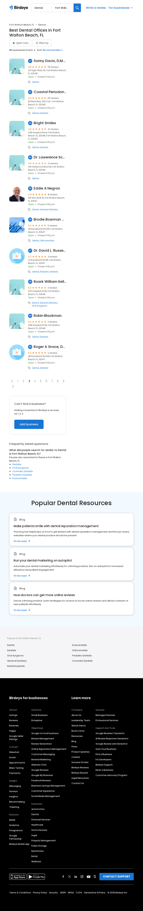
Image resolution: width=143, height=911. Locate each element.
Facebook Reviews (41, 780)
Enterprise (36, 720)
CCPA (79, 892)
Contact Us (78, 783)
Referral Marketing (41, 759)
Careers (76, 757)
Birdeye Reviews (80, 767)
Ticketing (14, 807)
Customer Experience (43, 790)
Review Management (42, 738)
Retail (34, 856)
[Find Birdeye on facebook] (63, 876)
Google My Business (42, 775)
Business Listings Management (48, 785)
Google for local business (45, 733)
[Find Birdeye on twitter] (69, 876)
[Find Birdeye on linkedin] (75, 876)
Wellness (36, 861)
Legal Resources (80, 778)
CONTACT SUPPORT (116, 876)
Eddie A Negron (47, 188)
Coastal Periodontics (50, 92)
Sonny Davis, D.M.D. (50, 61)
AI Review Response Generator (112, 738)
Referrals (14, 725)
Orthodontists (47, 240)
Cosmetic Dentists (22, 471)
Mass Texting (16, 767)
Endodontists (19, 478)
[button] (12, 381)
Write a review (96, 8)
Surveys (13, 791)
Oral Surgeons (39, 305)
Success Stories (80, 762)
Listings (13, 715)
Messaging (15, 786)
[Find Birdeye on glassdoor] (95, 876)
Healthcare (37, 824)
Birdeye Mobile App (19, 844)
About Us (76, 715)
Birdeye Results (80, 772)
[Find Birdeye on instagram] (82, 876)
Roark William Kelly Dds (50, 281)
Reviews (13, 720)
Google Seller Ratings (16, 738)
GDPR (63, 892)
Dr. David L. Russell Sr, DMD (50, 250)
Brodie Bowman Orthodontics (50, 219)
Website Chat (39, 764)
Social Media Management (45, 796)
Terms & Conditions (20, 892)
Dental (35, 82)
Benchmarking (17, 801)
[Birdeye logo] (19, 7)
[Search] (77, 7)
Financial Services (40, 819)
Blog (74, 741)
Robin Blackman (48, 316)
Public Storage (39, 845)
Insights (13, 796)
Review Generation (41, 743)
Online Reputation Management (48, 749)
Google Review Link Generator (111, 743)
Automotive (37, 809)
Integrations (16, 830)
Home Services (39, 830)
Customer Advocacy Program (111, 775)
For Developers (103, 759)
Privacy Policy (40, 892)
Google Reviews (39, 769)
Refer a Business (104, 769)
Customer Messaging (43, 754)
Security (53, 892)
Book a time (78, 730)
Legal (34, 835)
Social (12, 757)
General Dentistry (49, 209)
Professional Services (107, 720)
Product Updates (81, 751)
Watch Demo (79, 725)
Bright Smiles (45, 123)
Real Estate (37, 851)
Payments (14, 773)
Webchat (14, 752)
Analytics (14, 825)
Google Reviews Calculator (110, 733)
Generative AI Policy (94, 892)
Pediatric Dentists (49, 271)
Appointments (17, 762)
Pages (12, 730)
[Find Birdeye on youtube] (88, 876)
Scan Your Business (106, 749)
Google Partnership (15, 837)
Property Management (43, 840)
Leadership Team (81, 720)
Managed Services (105, 715)
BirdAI (12, 819)
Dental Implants (16, 666)
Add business (29, 424)
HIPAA (71, 892)
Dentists (44, 113)
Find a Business (104, 754)
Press (74, 746)
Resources (77, 736)
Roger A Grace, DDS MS (50, 347)
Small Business (39, 715)
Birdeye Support (104, 764)
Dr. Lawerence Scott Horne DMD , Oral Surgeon (50, 157)
